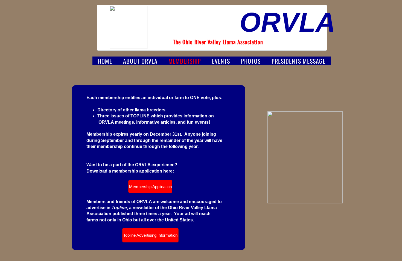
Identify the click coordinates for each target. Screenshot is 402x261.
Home (105, 61)
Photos (251, 61)
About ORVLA (140, 61)
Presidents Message (298, 61)
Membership (184, 61)
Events (221, 61)
